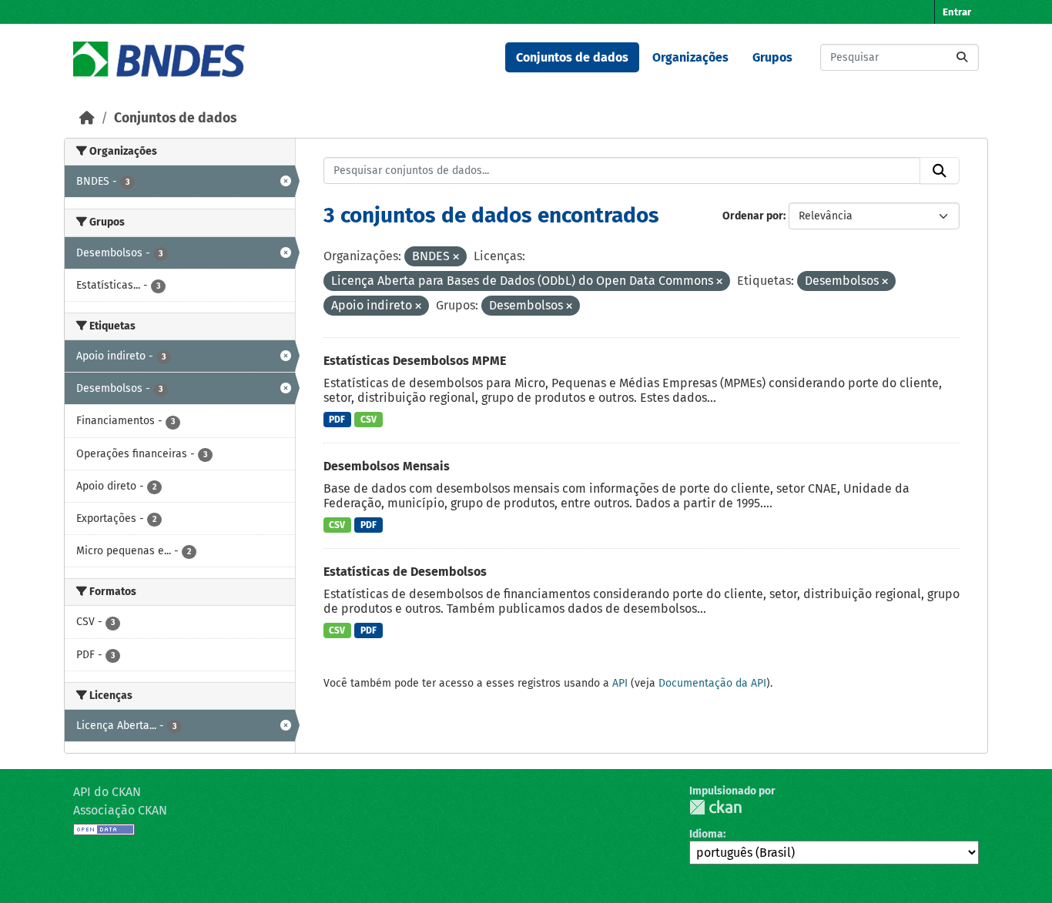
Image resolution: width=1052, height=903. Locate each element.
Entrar (957, 12)
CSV (368, 419)
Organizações (690, 57)
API (620, 683)
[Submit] (961, 57)
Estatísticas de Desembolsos (405, 571)
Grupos (772, 57)
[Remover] (456, 258)
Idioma (706, 834)
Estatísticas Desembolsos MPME (414, 360)
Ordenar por (752, 215)
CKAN (715, 807)
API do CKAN (107, 791)
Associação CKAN (120, 810)
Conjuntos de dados (572, 57)
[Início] (87, 118)
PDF (337, 419)
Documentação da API (712, 683)
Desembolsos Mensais (386, 466)
